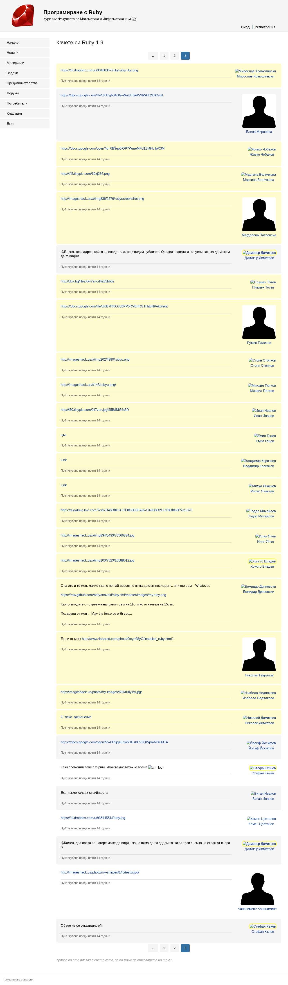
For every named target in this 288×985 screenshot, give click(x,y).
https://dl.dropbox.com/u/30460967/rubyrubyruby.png (99, 70)
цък (63, 435)
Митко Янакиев (262, 491)
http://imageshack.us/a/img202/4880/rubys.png (95, 359)
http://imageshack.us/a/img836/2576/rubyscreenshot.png (102, 198)
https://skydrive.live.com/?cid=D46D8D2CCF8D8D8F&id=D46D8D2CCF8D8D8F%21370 (126, 510)
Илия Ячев (265, 541)
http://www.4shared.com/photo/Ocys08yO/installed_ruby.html (127, 639)
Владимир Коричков (258, 466)
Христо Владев (262, 566)
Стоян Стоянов (262, 365)
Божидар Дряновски (258, 592)
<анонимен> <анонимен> (257, 909)
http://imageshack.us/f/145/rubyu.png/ (88, 385)
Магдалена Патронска (259, 235)
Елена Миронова (259, 132)
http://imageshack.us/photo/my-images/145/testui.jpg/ (100, 872)
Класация (14, 113)
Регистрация (265, 27)
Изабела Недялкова (258, 698)
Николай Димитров (259, 723)
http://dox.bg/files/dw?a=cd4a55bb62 (87, 281)
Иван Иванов (264, 416)
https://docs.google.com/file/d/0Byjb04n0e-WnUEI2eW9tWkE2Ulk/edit (112, 95)
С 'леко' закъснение (76, 717)
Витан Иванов (263, 799)
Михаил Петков (262, 391)
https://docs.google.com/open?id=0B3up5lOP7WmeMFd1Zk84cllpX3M (113, 148)
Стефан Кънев (263, 773)
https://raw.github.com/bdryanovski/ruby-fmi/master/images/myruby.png (113, 595)
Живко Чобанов (262, 154)
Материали (15, 63)
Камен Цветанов (261, 824)
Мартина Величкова (258, 180)
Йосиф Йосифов (261, 748)
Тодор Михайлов (261, 516)
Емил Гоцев (265, 441)
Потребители (17, 103)
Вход (245, 27)
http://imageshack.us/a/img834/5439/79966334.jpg (97, 535)
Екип (10, 123)
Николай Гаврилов (259, 675)
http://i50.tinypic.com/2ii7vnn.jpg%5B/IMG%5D (95, 410)
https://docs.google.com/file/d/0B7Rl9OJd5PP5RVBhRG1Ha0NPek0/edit (114, 306)
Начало (12, 42)
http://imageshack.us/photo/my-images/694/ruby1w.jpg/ (101, 692)
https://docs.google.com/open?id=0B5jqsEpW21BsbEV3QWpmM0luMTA (114, 742)
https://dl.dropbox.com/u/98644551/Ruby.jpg (93, 818)
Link (64, 460)
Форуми (13, 93)
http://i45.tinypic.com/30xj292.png (85, 173)
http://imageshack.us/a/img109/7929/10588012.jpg (97, 560)
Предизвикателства (22, 83)
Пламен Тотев (263, 287)
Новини (12, 53)
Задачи (12, 73)
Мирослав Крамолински (255, 76)
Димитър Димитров (259, 258)
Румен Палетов (259, 343)
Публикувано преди (85, 80)
